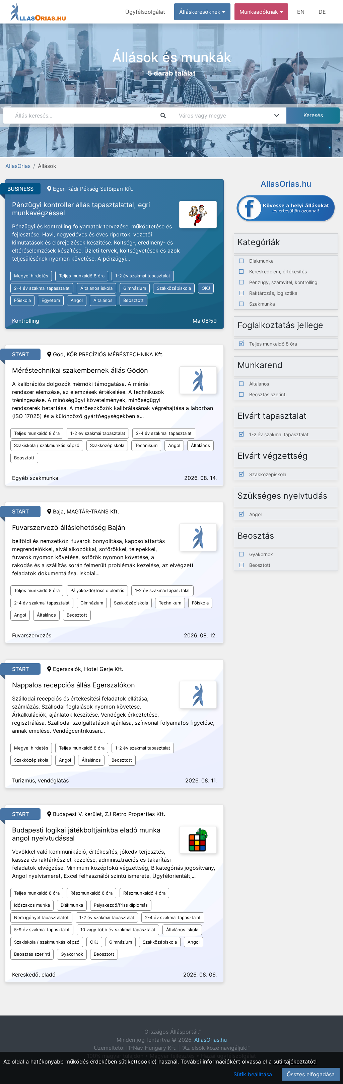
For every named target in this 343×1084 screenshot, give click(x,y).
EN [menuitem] (300, 11)
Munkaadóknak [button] (259, 11)
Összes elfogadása (311, 1074)
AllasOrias (17, 166)
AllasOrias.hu (210, 1039)
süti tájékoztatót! (295, 1061)
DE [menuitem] (322, 11)
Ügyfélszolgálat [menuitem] (145, 11)
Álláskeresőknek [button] (200, 11)
